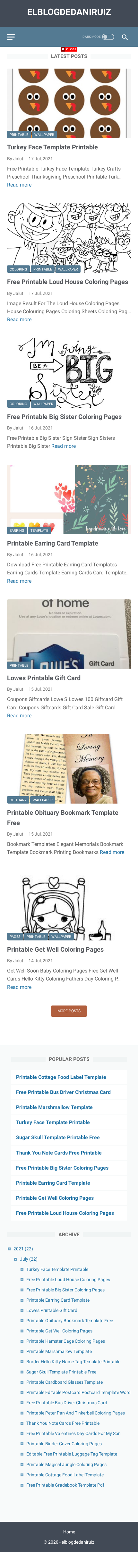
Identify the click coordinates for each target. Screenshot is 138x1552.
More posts (69, 1011)
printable (19, 135)
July (29, 1259)
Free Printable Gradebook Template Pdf (65, 1485)
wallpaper (44, 135)
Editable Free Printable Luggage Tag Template (71, 1453)
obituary (18, 800)
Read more (19, 185)
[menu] (11, 37)
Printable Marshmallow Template (54, 1107)
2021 (23, 1248)
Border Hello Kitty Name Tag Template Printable (73, 1361)
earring (17, 531)
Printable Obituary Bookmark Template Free (69, 1320)
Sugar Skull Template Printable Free (58, 1137)
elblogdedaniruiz (69, 12)
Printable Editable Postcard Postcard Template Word (78, 1392)
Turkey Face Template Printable (52, 147)
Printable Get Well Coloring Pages (55, 949)
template (39, 531)
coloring (18, 269)
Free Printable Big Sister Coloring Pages (64, 417)
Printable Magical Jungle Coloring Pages (66, 1464)
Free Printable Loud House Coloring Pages (67, 282)
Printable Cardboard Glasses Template (64, 1382)
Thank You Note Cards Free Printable (59, 1153)
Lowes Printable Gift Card (44, 678)
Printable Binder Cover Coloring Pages (64, 1443)
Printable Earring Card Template (52, 543)
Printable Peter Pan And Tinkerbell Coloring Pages (75, 1412)
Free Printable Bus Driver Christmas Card (63, 1092)
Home (69, 1531)
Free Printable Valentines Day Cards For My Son (73, 1433)
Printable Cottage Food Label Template (61, 1077)
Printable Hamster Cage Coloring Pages (65, 1341)
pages (15, 937)
